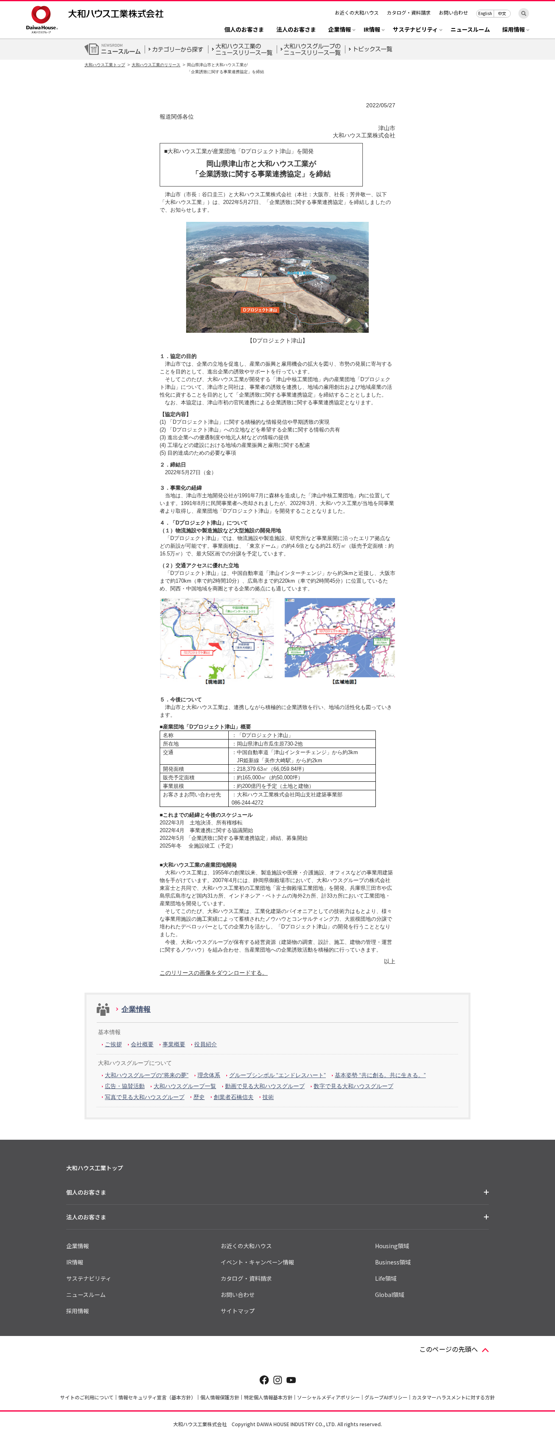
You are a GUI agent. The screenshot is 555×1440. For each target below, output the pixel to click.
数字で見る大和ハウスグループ (353, 1086)
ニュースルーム (470, 29)
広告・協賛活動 (125, 1086)
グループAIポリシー (386, 1397)
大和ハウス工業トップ (105, 65)
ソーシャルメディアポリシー (328, 1397)
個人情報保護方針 (219, 1397)
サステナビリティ (88, 1278)
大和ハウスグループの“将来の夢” (147, 1075)
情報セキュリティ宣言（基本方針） (157, 1397)
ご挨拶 (113, 1044)
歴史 (199, 1097)
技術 (268, 1097)
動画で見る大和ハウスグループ (265, 1086)
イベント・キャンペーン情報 (257, 1262)
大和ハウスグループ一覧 (185, 1086)
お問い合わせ (453, 12)
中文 (502, 13)
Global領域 (389, 1294)
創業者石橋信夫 (234, 1097)
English (485, 13)
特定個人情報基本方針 (268, 1397)
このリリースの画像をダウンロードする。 (214, 972)
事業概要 (174, 1044)
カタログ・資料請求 (409, 12)
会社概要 (142, 1044)
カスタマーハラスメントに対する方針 (453, 1397)
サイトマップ (238, 1311)
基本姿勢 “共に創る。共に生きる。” (380, 1075)
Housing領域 (392, 1246)
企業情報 (136, 1009)
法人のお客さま (296, 29)
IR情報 (74, 1262)
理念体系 (208, 1075)
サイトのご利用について (87, 1397)
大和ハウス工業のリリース (156, 65)
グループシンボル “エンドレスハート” (277, 1075)
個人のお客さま (244, 29)
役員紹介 (205, 1044)
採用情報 (77, 1311)
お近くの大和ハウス (357, 12)
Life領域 (386, 1278)
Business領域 (393, 1262)
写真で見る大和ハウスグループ (144, 1097)
